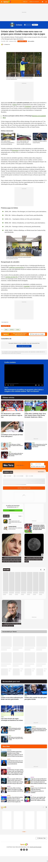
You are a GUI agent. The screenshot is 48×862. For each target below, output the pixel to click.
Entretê (8, 782)
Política (32, 782)
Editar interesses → (41, 470)
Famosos (9, 764)
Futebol (17, 329)
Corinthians (28, 106)
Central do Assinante (34, 1)
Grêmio (19, 25)
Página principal (7, 2)
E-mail (42, 1)
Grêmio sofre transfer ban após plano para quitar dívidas (35, 695)
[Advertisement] (34, 455)
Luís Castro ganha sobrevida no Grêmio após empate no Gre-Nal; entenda (15, 454)
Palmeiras (6, 387)
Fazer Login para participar (24, 346)
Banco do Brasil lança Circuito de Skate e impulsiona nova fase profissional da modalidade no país (39, 726)
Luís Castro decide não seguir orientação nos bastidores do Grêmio (12, 716)
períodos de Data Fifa (11, 277)
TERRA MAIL (25, 1)
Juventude (27, 286)
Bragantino (15, 150)
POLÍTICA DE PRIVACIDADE (35, 843)
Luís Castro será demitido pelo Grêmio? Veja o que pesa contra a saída (15, 735)
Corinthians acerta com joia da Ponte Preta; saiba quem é (12, 435)
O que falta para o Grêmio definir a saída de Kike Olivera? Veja (15, 445)
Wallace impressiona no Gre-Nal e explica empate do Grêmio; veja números (39, 445)
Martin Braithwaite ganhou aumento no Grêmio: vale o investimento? (14, 726)
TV (31, 792)
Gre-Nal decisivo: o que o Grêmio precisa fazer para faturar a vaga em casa (11, 415)
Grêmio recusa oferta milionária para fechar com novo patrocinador (12, 695)
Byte (8, 773)
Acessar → (20, 515)
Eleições (8, 755)
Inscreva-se (11, 509)
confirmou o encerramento (16, 267)
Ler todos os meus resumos (24, 487)
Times (34, 25)
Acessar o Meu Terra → (20, 464)
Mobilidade (9, 746)
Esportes (12, 329)
